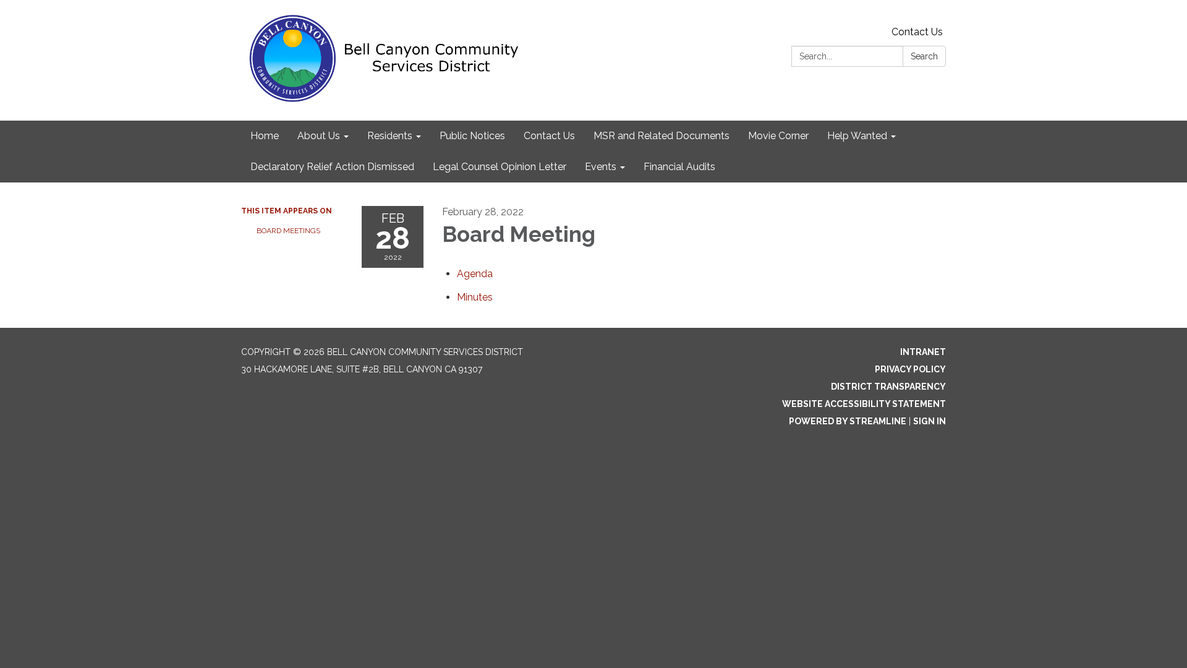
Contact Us (917, 32)
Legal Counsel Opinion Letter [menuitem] (499, 167)
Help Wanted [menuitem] (857, 136)
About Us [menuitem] (318, 136)
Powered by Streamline (847, 421)
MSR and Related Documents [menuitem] (662, 136)
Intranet (923, 352)
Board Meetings (288, 230)
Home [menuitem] (264, 136)
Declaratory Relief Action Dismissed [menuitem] (332, 167)
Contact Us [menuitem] (549, 136)
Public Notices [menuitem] (472, 136)
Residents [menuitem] (389, 136)
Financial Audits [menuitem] (679, 167)
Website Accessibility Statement (864, 404)
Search (924, 56)
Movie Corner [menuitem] (778, 136)
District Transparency (888, 387)
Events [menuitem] (600, 167)
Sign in (929, 421)
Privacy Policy (910, 369)
